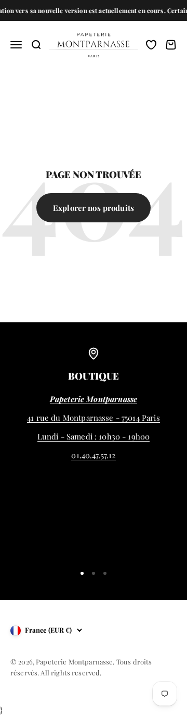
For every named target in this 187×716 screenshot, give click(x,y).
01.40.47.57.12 (93, 455)
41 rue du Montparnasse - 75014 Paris (93, 417)
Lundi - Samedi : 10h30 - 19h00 (93, 436)
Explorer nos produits (93, 208)
